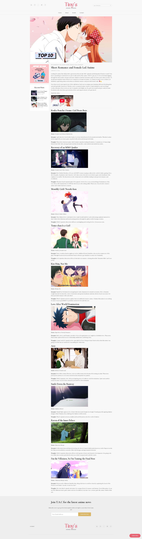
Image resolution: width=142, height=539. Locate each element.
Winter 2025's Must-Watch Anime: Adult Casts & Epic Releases (43, 104)
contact (32, 526)
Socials (74, 12)
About (66, 12)
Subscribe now (84, 514)
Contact (82, 12)
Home (60, 12)
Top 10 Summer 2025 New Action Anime (42, 97)
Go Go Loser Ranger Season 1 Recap (42, 92)
